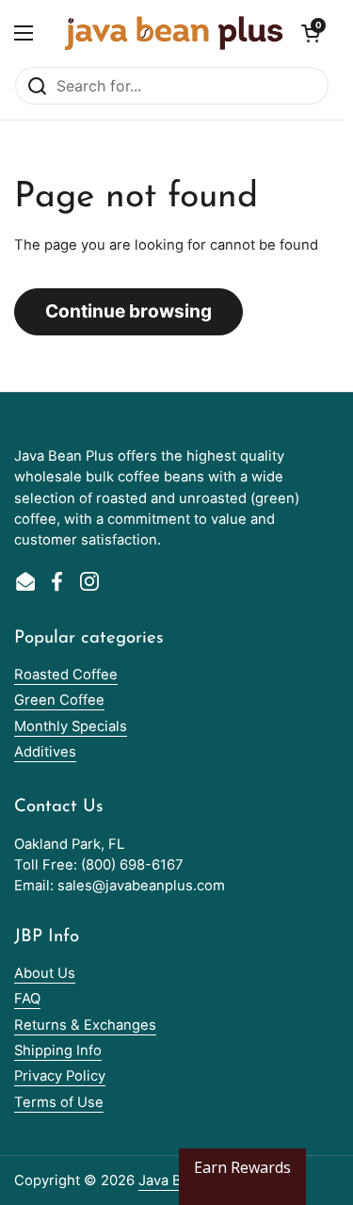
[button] (310, 33)
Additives (45, 751)
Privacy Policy (59, 1075)
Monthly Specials (70, 726)
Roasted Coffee (66, 674)
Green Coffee (59, 700)
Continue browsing (128, 311)
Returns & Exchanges (85, 1025)
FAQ (27, 998)
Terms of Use (59, 1102)
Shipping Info (58, 1050)
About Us (44, 973)
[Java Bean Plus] (173, 33)
